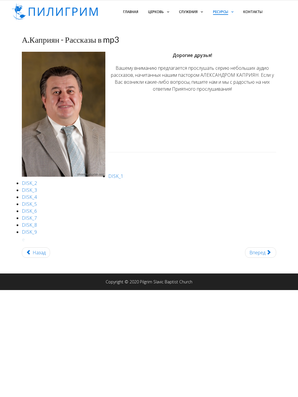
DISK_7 (29, 218)
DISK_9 (29, 232)
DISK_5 (29, 204)
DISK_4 (29, 197)
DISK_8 (29, 225)
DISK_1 (115, 176)
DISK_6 (29, 211)
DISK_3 (29, 190)
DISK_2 (29, 183)
